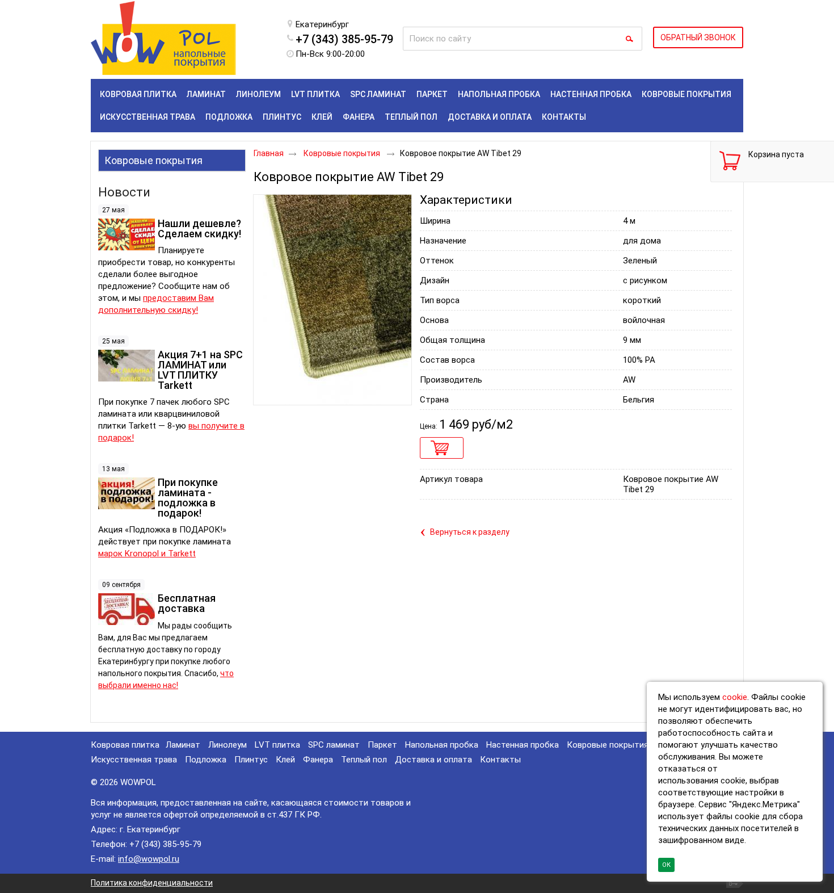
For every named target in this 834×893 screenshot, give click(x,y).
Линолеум (227, 745)
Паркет (382, 745)
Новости (124, 192)
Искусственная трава (134, 759)
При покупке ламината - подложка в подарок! (188, 497)
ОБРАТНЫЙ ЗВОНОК (698, 37)
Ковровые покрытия (153, 160)
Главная (269, 153)
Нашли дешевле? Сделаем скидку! (199, 228)
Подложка (205, 759)
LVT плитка (277, 745)
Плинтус (251, 759)
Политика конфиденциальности (152, 882)
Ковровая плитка (125, 745)
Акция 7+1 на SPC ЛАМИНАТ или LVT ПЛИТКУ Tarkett (200, 370)
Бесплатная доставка (187, 603)
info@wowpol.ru (148, 859)
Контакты (500, 759)
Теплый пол (364, 759)
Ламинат (183, 745)
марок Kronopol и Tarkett (147, 553)
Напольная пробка (441, 745)
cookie (734, 697)
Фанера (318, 759)
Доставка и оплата (433, 759)
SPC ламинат (334, 745)
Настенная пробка (522, 745)
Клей (285, 759)
